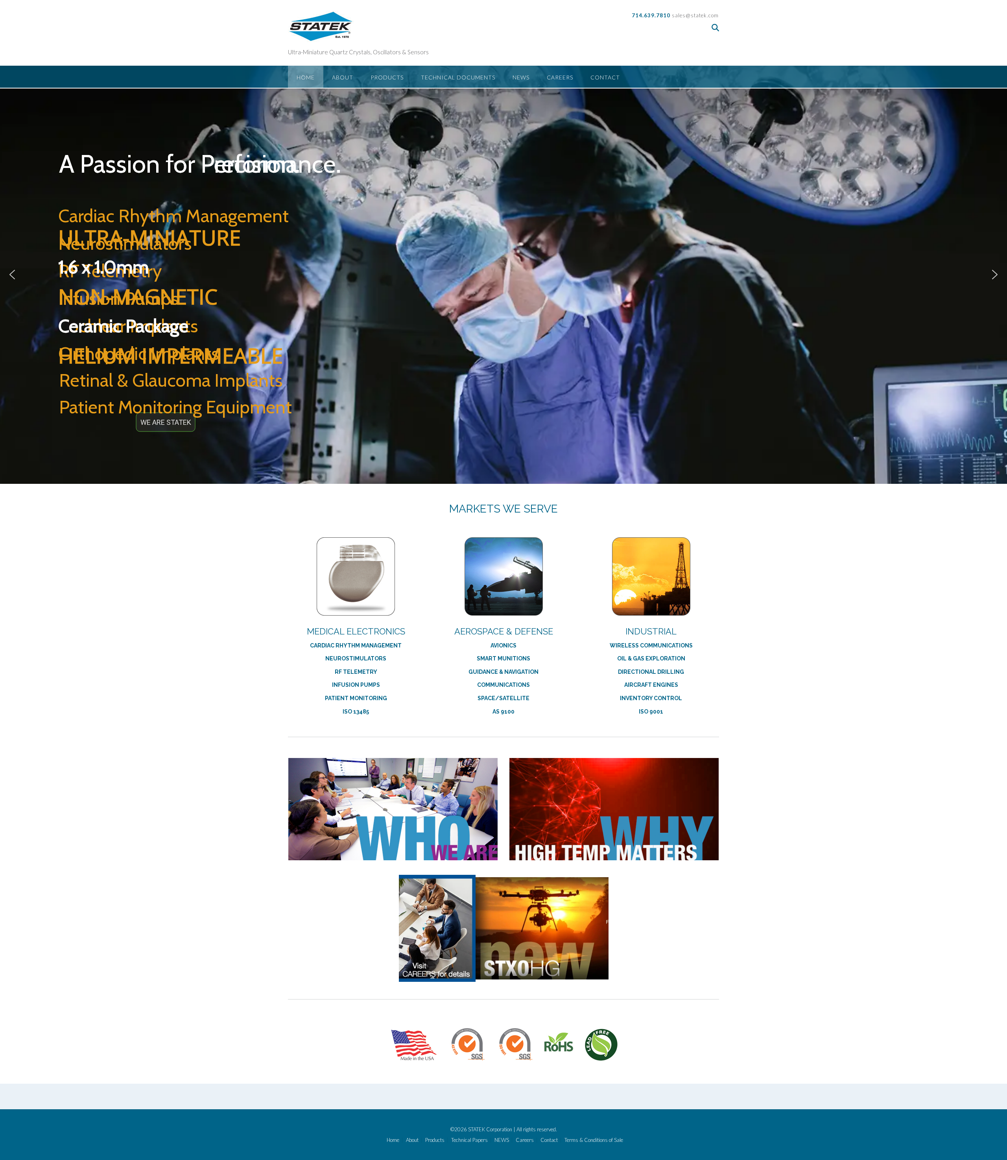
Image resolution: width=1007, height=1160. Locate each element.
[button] (12, 274)
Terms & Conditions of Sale (593, 1140)
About (342, 77)
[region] (503, 275)
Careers (560, 77)
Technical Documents (458, 77)
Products (387, 77)
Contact (605, 77)
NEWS (521, 77)
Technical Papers (469, 1140)
